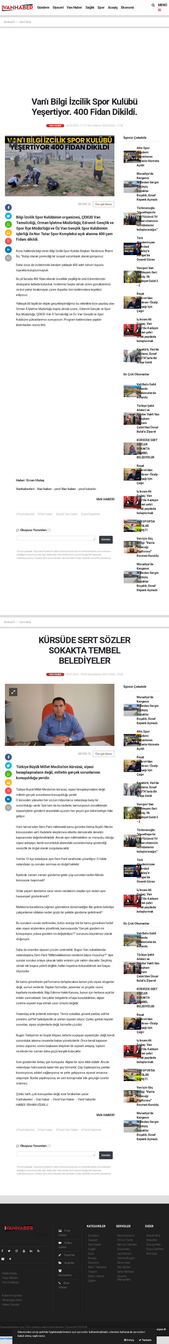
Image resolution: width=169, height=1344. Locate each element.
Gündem (43, 7)
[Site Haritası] (4, 1259)
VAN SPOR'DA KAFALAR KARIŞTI (146, 526)
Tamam (146, 1340)
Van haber (44, 489)
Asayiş (113, 7)
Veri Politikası (10, 1282)
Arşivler (69, 1262)
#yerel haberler (90, 514)
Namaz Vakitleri (127, 1244)
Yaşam (92, 1271)
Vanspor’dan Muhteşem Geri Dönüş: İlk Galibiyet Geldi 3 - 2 (147, 276)
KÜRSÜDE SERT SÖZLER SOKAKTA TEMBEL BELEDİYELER (147, 448)
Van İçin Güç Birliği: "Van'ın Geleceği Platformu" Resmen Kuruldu (147, 547)
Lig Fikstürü (124, 1253)
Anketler (151, 1240)
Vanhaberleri (25, 489)
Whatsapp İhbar (12, 1300)
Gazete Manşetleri (124, 1278)
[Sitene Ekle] (12, 1259)
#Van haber (45, 514)
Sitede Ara (153, 1235)
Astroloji (151, 1253)
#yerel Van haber (67, 514)
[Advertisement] (86, 62)
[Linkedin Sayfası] (33, 1251)
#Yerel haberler (91, 1129)
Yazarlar (69, 1255)
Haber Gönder (11, 1304)
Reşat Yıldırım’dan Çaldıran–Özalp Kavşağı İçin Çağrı (147, 302)
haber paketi (114, 1327)
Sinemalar (123, 1262)
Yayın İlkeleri (10, 1277)
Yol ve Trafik (125, 1240)
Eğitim (92, 1280)
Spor (100, 7)
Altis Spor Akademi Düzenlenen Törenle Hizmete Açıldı (148, 156)
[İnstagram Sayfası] (18, 1251)
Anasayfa (9, 21)
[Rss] (40, 1251)
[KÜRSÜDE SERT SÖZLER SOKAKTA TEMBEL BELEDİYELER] (59, 714)
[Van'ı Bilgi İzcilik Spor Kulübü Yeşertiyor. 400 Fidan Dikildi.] (59, 165)
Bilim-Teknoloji (97, 1267)
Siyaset (58, 7)
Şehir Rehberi (125, 1271)
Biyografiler (153, 1244)
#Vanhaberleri (25, 514)
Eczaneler (123, 1249)
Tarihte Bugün (126, 1258)
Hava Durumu (126, 1235)
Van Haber (74, 7)
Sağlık (90, 7)
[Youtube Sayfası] (25, 1251)
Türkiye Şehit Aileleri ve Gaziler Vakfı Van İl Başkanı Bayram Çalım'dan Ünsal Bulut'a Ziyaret (148, 418)
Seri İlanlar (124, 1267)
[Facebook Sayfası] (3, 1251)
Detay (130, 1340)
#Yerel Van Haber (67, 1129)
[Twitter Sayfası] (11, 1251)
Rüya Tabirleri (154, 1249)
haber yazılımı (96, 1327)
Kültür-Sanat (96, 1276)
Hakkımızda (9, 1273)
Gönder (106, 539)
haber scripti (8, 1331)
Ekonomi (127, 7)
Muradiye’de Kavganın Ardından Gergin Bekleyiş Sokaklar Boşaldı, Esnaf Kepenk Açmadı (147, 186)
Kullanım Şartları (12, 1295)
